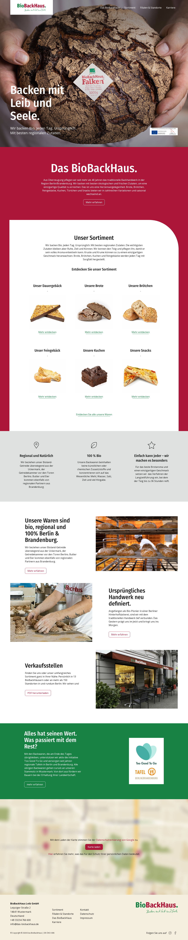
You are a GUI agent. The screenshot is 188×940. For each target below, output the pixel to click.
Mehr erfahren (94, 202)
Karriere (170, 7)
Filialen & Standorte (151, 7)
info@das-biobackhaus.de (24, 924)
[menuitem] (110, 7)
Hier (50, 854)
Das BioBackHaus (110, 7)
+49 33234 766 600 (20, 920)
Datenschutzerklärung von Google (115, 840)
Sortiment (129, 7)
